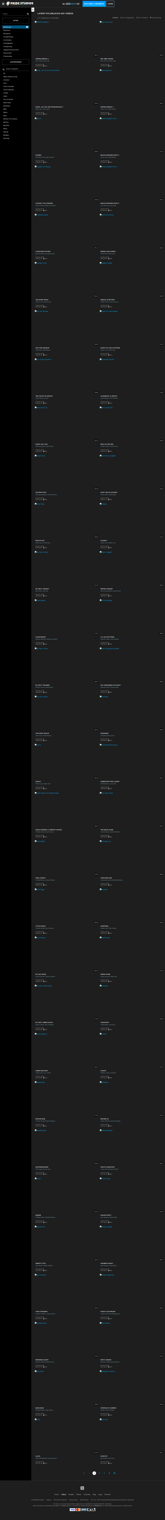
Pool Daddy (41, 878)
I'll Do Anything (107, 637)
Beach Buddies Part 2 (110, 203)
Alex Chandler (49, 1024)
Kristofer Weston (50, 1217)
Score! (39, 155)
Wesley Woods (40, 1410)
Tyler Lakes (39, 61)
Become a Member (94, 4)
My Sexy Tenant (42, 589)
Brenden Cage (105, 1362)
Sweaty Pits (41, 1263)
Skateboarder (42, 1167)
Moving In (105, 1119)
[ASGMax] (19, 4)
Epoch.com (43, 1505)
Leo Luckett (112, 784)
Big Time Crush (107, 59)
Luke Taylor (112, 205)
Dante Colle (104, 928)
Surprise (104, 926)
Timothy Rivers (40, 880)
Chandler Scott (40, 157)
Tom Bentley (114, 398)
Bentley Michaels (41, 639)
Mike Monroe (105, 61)
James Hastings (115, 1121)
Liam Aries (112, 1024)
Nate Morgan (105, 1265)
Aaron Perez (117, 591)
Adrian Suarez (40, 205)
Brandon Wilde (105, 639)
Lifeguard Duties (43, 251)
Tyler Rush (39, 1265)
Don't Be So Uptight (109, 492)
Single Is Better (108, 300)
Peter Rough (112, 928)
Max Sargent (104, 1217)
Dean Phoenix (49, 832)
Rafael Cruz (112, 543)
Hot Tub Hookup (42, 348)
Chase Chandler (50, 976)
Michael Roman (105, 687)
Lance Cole (111, 350)
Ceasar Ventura (50, 880)
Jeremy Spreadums (41, 494)
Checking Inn (106, 878)
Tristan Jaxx (39, 784)
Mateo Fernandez (50, 205)
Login (110, 4)
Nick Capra (39, 1169)
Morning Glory (42, 1360)
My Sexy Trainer (43, 685)
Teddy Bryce (104, 1024)
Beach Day (40, 540)
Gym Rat (104, 1456)
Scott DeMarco (105, 398)
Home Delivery (42, 1071)
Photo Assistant (108, 1167)
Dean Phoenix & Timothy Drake (49, 830)
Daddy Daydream (108, 1311)
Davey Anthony (114, 1362)
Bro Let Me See (107, 444)
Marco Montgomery (114, 1314)
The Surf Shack (42, 733)
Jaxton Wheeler (115, 832)
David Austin (50, 446)
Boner (38, 1215)
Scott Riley (39, 350)
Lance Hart (104, 1169)
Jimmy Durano (105, 976)
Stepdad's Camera (109, 1408)
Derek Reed (104, 253)
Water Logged (107, 589)
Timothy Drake (40, 832)
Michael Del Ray (113, 1169)
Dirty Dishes (106, 1360)
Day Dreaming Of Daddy (111, 685)
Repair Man (40, 1119)
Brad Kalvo (39, 591)
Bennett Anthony (40, 253)
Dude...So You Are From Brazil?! (49, 107)
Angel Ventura (49, 157)
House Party (106, 1215)
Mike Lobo (39, 109)
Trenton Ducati (40, 928)
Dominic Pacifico (41, 1314)
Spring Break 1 (107, 107)
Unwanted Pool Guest (110, 781)
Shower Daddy (107, 1263)
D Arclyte (103, 735)
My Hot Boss (41, 974)
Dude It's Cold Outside (110, 348)
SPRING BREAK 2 (42, 59)
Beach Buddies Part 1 (110, 155)
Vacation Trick (42, 300)
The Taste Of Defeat (44, 396)
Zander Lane (47, 302)
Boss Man (40, 1408)
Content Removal (127, 1505)
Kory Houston (49, 928)
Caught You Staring (44, 203)
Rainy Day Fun (42, 444)
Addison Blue (113, 1217)
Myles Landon (40, 1024)
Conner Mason (105, 832)
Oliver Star (46, 61)
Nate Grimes (49, 1410)
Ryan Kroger (115, 687)
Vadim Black (112, 157)
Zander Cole (104, 1410)
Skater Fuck (41, 492)
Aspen (46, 398)
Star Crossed (42, 1311)
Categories (15, 62)
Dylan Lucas (40, 64)
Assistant (105, 1022)
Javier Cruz (104, 109)
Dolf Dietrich (49, 687)
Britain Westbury (50, 1121)
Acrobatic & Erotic (109, 396)
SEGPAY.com (98, 1505)
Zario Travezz (114, 302)
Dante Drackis (52, 494)
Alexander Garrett (106, 880)
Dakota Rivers (49, 1362)
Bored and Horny (108, 251)
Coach (103, 1071)
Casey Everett (50, 1314)
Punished (105, 733)
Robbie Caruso (40, 687)
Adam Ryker (113, 1265)
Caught (104, 540)
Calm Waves (41, 637)
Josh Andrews (114, 639)
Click (38, 1456)
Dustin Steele (40, 398)
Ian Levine (111, 1458)
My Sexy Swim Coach (44, 1022)
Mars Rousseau (40, 446)
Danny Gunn (110, 735)
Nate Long (39, 543)
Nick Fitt (45, 591)
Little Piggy (41, 926)
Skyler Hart (47, 784)
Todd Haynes (47, 735)
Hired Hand (105, 974)
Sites (15, 20)
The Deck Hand (107, 830)
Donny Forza (114, 446)
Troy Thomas (105, 205)
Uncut (38, 781)
